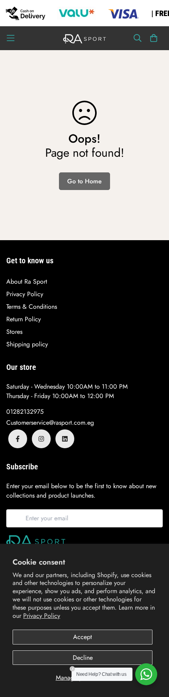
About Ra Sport (26, 281)
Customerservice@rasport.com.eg (50, 422)
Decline (83, 657)
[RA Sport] (84, 38)
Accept (82, 636)
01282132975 (25, 411)
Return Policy (23, 319)
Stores (14, 331)
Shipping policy (27, 344)
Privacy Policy (41, 615)
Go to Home (84, 181)
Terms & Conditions (31, 306)
